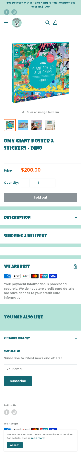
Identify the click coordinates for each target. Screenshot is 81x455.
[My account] (55, 22)
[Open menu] (6, 22)
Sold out (40, 197)
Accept (14, 445)
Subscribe (18, 381)
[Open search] (47, 22)
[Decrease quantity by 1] (25, 183)
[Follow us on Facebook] (6, 12)
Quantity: (11, 183)
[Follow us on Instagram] (14, 12)
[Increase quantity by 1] (51, 183)
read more (37, 438)
